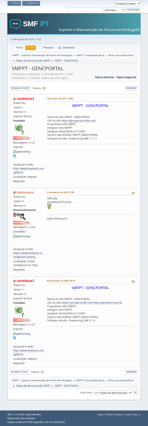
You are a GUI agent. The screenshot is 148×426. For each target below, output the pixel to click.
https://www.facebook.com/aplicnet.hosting (28, 255)
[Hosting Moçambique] (14, 160)
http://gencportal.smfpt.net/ (79, 120)
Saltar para (86, 392)
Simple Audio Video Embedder (21, 418)
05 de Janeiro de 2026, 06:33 (61, 280)
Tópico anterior (104, 77)
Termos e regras (114, 414)
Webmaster (25, 192)
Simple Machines (33, 414)
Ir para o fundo (20, 88)
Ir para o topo (19, 371)
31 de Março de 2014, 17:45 (60, 192)
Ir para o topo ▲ (132, 414)
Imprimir (131, 88)
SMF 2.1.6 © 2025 (15, 414)
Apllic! (50, 218)
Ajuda (100, 414)
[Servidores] (14, 244)
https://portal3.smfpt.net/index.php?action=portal (92, 302)
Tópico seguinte (126, 77)
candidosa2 (25, 98)
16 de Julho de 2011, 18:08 (60, 98)
